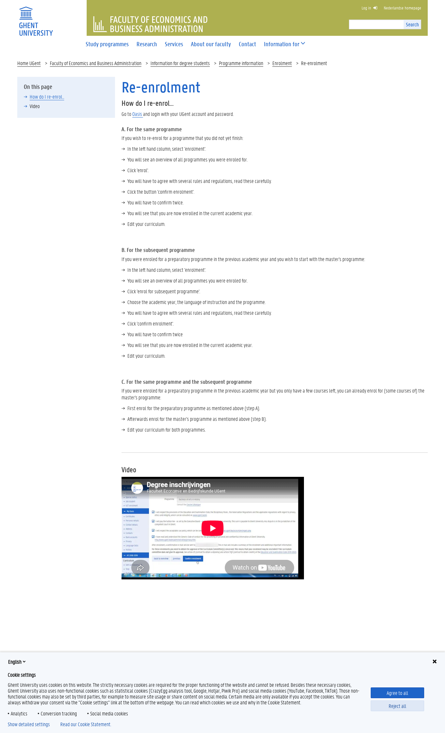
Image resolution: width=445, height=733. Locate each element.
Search (412, 24)
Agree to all (397, 692)
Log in (366, 7)
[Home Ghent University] (35, 17)
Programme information (241, 63)
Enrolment (282, 63)
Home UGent (29, 63)
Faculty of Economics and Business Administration (95, 63)
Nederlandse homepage (402, 7)
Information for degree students (180, 63)
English (15, 661)
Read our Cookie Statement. (85, 724)
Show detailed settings (29, 724)
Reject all (397, 705)
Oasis (137, 113)
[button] (281, 44)
